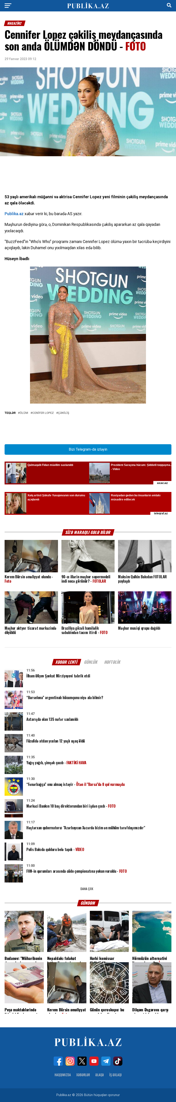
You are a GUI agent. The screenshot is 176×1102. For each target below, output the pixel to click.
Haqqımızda (63, 1074)
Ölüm (24, 413)
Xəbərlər (83, 1074)
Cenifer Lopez (43, 413)
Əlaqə (99, 1074)
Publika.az (14, 213)
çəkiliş (63, 413)
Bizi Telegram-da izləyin (88, 449)
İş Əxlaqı (115, 1074)
